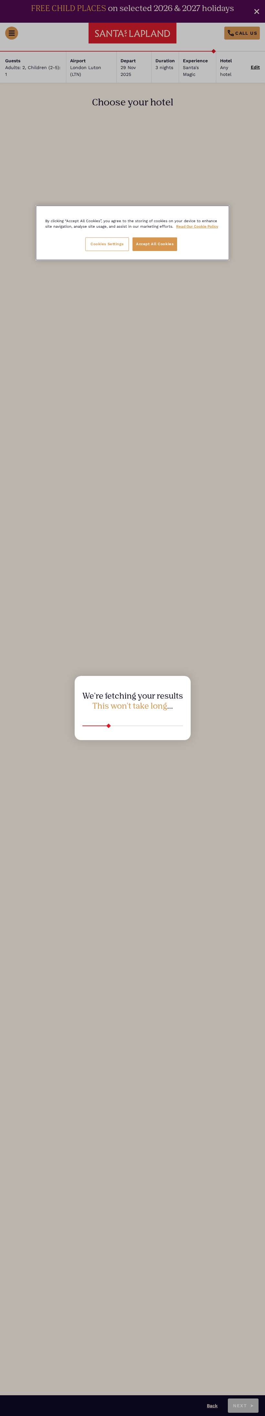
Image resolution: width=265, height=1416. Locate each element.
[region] (132, 232)
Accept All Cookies (155, 244)
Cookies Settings (106, 244)
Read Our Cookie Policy (197, 226)
